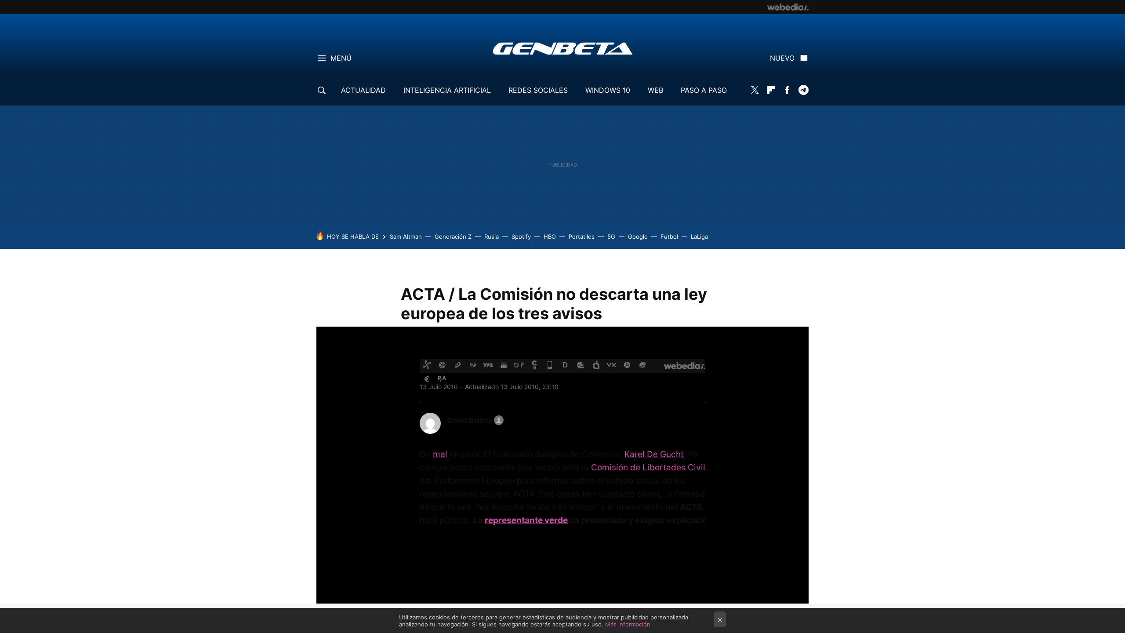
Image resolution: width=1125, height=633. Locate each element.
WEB (655, 90)
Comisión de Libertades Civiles (653, 467)
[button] (474, 420)
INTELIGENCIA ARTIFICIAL (447, 90)
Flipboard (771, 90)
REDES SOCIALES (538, 90)
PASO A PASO (704, 90)
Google (638, 236)
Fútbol (669, 236)
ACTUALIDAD (363, 90)
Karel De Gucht (654, 454)
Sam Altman (406, 236)
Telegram (803, 90)
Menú (341, 58)
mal (440, 454)
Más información (627, 624)
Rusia (491, 236)
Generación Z (453, 236)
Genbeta (563, 48)
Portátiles (582, 236)
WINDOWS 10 (607, 90)
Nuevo (782, 58)
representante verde (526, 520)
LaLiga (699, 236)
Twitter (754, 90)
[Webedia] (788, 7)
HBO (550, 236)
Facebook (787, 90)
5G (611, 236)
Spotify (521, 236)
